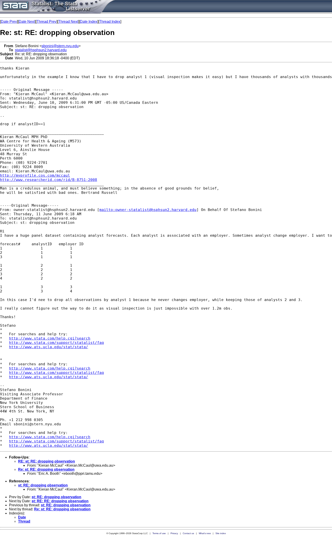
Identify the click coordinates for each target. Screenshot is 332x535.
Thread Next (68, 21)
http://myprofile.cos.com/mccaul (35, 175)
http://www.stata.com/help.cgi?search (49, 338)
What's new (205, 533)
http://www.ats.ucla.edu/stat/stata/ (48, 347)
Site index (220, 533)
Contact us (188, 533)
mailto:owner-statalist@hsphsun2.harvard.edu (147, 210)
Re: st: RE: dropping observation (46, 469)
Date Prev (9, 21)
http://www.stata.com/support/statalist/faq (56, 342)
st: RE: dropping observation (43, 485)
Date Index (88, 21)
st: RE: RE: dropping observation (60, 501)
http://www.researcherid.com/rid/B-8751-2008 (48, 180)
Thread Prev (46, 21)
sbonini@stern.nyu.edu (60, 46)
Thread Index (109, 21)
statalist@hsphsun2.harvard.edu (41, 50)
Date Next (27, 21)
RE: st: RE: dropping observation (46, 461)
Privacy (174, 533)
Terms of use (159, 533)
